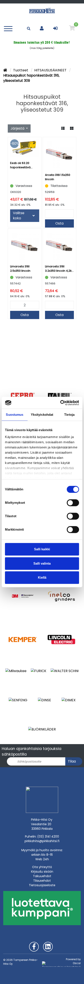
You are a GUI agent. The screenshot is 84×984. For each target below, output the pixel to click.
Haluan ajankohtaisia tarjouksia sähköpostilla (31, 751)
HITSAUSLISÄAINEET (50, 70)
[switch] (73, 502)
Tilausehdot (42, 880)
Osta (59, 223)
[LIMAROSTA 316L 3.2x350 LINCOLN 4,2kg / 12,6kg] (59, 245)
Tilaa (72, 761)
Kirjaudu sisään (42, 871)
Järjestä (18, 128)
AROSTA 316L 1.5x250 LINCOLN (57, 177)
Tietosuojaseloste (42, 885)
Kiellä (42, 577)
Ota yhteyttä (42, 867)
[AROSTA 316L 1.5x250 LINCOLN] (59, 154)
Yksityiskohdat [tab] (42, 414)
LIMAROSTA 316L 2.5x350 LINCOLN (20, 268)
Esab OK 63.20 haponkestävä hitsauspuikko (20, 165)
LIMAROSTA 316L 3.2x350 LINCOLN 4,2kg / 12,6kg (59, 268)
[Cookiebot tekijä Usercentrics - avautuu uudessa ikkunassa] (60, 403)
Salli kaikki (42, 549)
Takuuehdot (42, 876)
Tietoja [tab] (69, 414)
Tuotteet (21, 70)
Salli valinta (42, 563)
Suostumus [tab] (14, 414)
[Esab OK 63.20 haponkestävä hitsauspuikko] (24, 148)
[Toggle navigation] (9, 28)
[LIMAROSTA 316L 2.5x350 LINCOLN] (24, 245)
